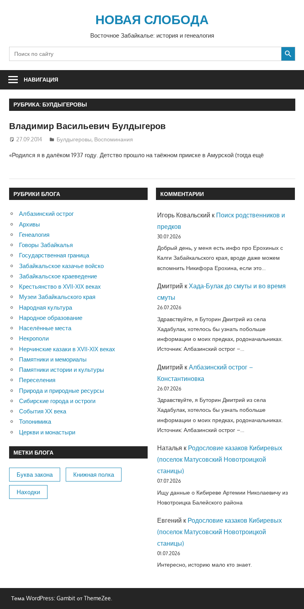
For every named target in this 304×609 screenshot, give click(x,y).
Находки (28, 492)
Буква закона (35, 474)
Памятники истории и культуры (61, 369)
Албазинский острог (46, 213)
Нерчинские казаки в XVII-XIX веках (67, 349)
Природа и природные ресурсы (61, 390)
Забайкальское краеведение (58, 276)
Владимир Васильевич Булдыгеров (87, 125)
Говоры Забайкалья (46, 245)
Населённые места (45, 328)
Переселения (37, 380)
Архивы (29, 224)
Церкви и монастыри (47, 432)
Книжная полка (93, 474)
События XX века (42, 411)
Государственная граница (54, 255)
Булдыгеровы (74, 139)
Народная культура (45, 307)
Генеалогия (34, 234)
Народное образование (50, 318)
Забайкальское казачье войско (61, 266)
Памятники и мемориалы (53, 359)
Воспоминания (113, 139)
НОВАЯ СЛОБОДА (152, 19)
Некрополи (34, 338)
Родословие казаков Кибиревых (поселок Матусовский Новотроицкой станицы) (219, 459)
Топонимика (35, 421)
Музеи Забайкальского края (57, 297)
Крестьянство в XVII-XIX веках (60, 286)
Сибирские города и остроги (57, 401)
